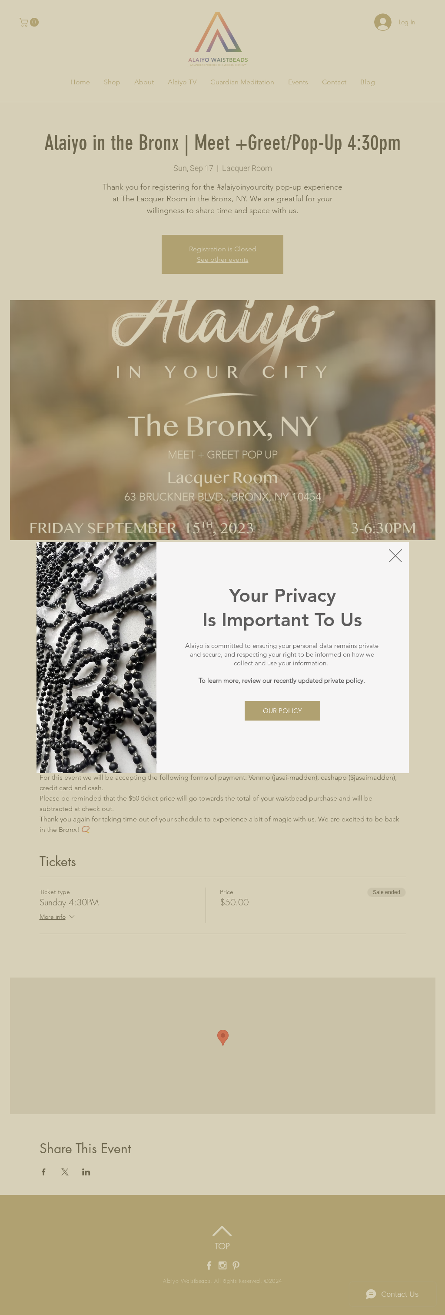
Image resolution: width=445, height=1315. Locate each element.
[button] (395, 555)
